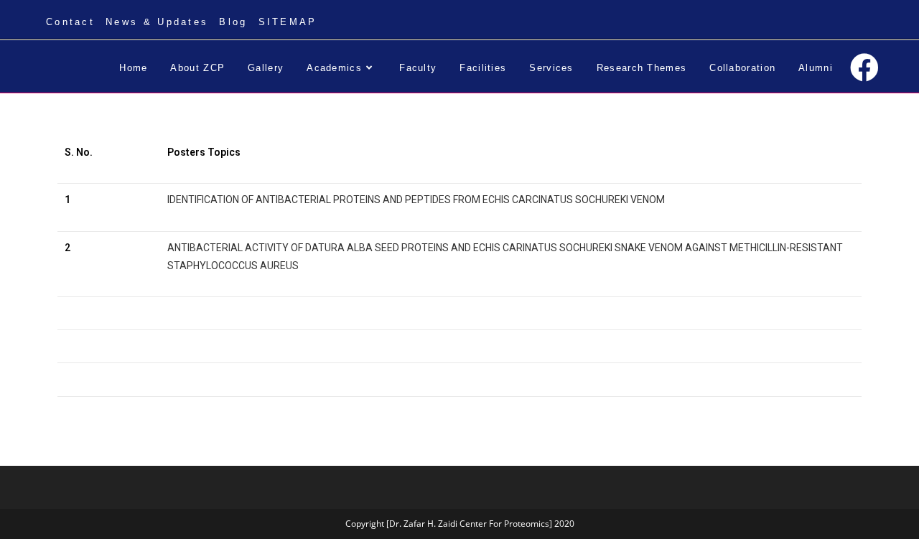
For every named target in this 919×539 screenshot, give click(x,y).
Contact (70, 22)
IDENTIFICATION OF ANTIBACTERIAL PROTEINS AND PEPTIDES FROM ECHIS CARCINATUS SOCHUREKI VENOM (416, 199)
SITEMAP (287, 22)
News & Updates (157, 22)
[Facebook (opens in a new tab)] (864, 67)
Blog (233, 22)
